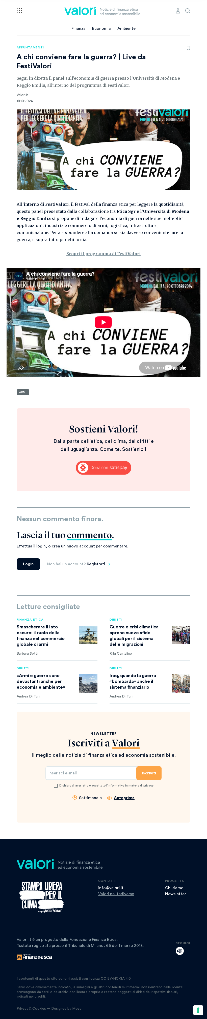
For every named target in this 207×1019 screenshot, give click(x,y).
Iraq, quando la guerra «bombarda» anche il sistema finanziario (133, 681)
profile (177, 10)
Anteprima (124, 798)
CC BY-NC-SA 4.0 (116, 978)
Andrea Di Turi (28, 696)
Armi (23, 392)
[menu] (19, 11)
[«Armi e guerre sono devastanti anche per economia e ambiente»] (88, 683)
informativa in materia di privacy (130, 785)
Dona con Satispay (103, 467)
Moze (77, 1008)
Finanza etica (30, 619)
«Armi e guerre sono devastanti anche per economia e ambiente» (41, 681)
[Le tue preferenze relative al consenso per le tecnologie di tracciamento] (198, 1010)
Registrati (96, 564)
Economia (101, 28)
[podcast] (180, 951)
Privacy (22, 1008)
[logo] (102, 11)
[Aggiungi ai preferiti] (188, 48)
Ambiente (126, 28)
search (187, 10)
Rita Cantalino (121, 653)
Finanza (78, 28)
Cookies (39, 1008)
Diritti (116, 619)
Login (28, 564)
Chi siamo (174, 888)
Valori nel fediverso (116, 894)
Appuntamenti (30, 47)
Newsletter (175, 894)
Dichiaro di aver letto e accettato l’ (106, 785)
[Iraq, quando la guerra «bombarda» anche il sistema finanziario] (181, 683)
